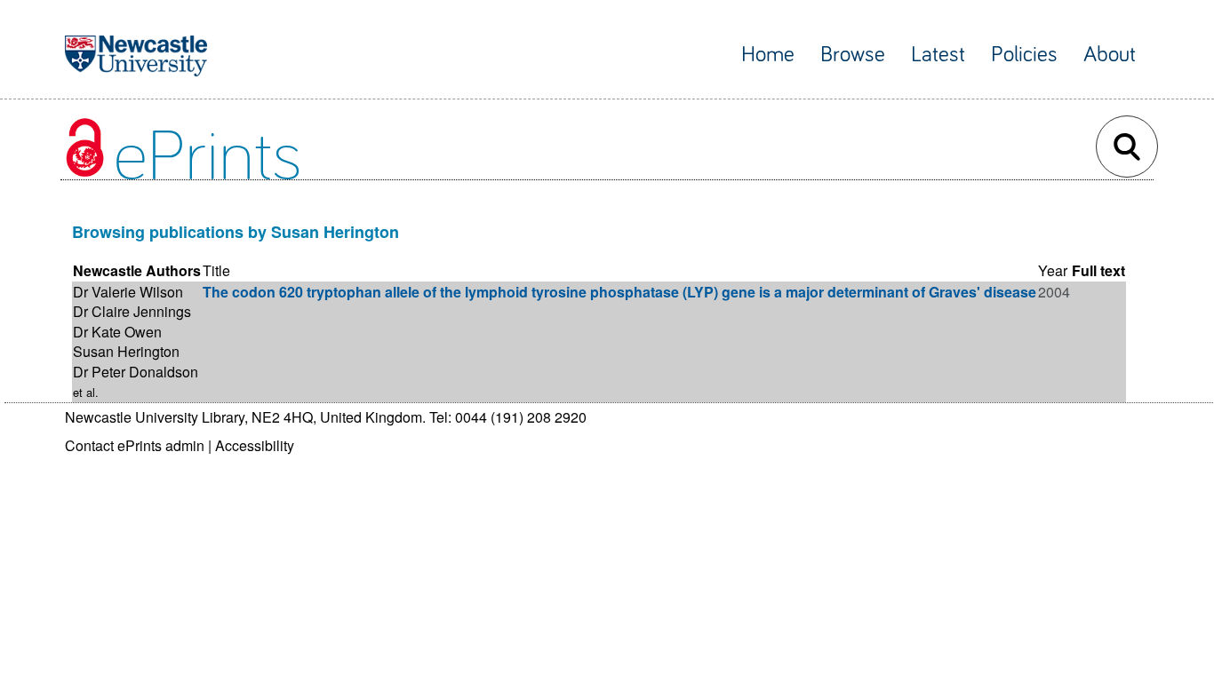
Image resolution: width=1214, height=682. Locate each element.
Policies (1024, 55)
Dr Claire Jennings (132, 311)
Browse (852, 55)
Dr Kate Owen (117, 331)
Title (216, 270)
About (1109, 55)
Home (768, 55)
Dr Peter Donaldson (135, 371)
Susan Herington (126, 351)
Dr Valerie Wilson (128, 292)
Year (1052, 270)
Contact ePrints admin (134, 445)
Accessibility (254, 445)
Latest (938, 55)
